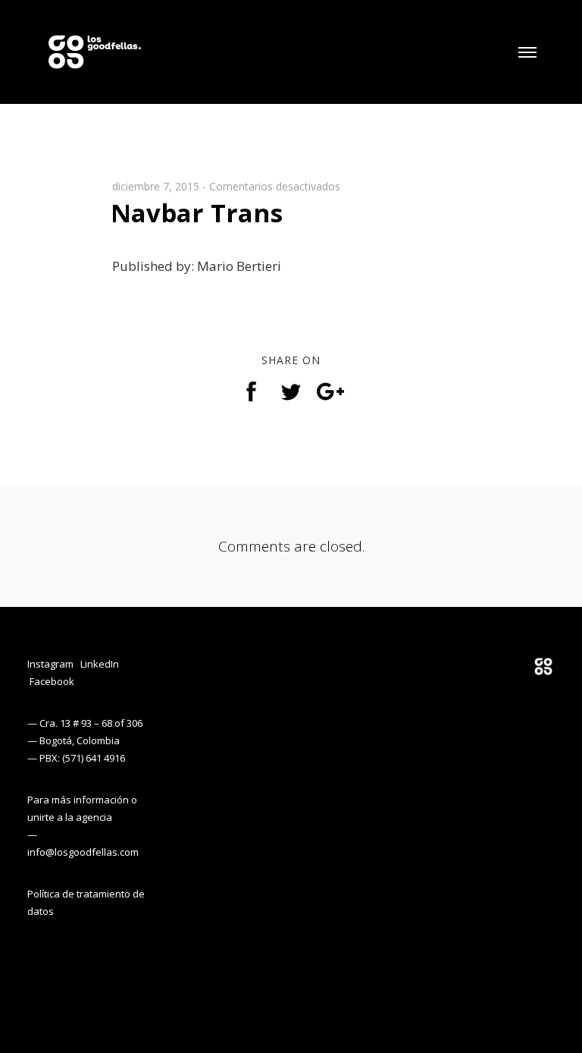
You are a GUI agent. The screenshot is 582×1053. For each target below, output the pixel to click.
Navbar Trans (197, 213)
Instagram (50, 664)
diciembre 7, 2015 (155, 186)
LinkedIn (99, 664)
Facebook (52, 681)
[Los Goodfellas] (94, 43)
